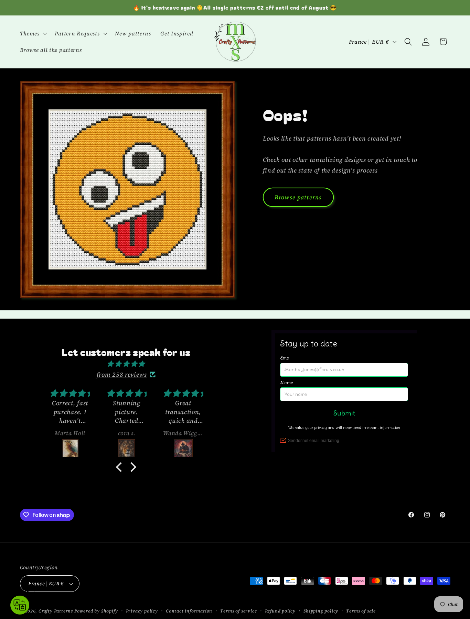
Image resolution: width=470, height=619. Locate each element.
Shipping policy (320, 611)
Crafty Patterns (56, 611)
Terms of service (238, 611)
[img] (126, 363)
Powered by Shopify (96, 611)
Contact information (189, 611)
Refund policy (280, 611)
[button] (32, 33)
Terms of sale (360, 611)
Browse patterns (298, 197)
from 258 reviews (122, 374)
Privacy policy (142, 611)
